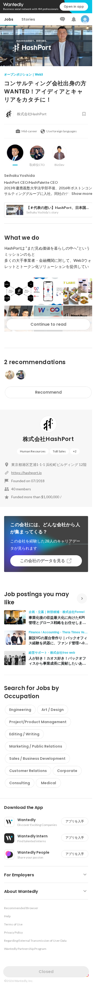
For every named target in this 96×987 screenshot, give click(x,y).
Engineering (20, 709)
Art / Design (52, 709)
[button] (48, 808)
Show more (81, 193)
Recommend (48, 392)
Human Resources (33, 451)
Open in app (74, 6)
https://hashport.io (26, 472)
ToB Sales (59, 451)
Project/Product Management (38, 721)
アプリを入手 (75, 821)
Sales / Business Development (37, 758)
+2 (75, 451)
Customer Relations (28, 770)
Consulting (19, 782)
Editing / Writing (24, 734)
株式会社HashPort (48, 439)
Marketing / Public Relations (35, 746)
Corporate (67, 770)
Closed (46, 972)
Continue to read (48, 324)
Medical (48, 782)
